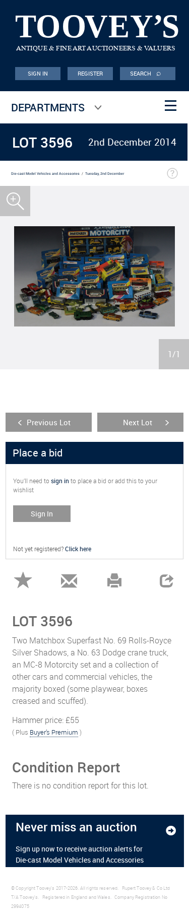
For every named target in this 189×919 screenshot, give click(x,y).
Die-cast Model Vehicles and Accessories (45, 173)
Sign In (42, 513)
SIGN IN (38, 73)
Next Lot (137, 422)
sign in (60, 481)
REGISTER (90, 73)
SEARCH (145, 72)
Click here (78, 549)
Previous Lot (49, 422)
